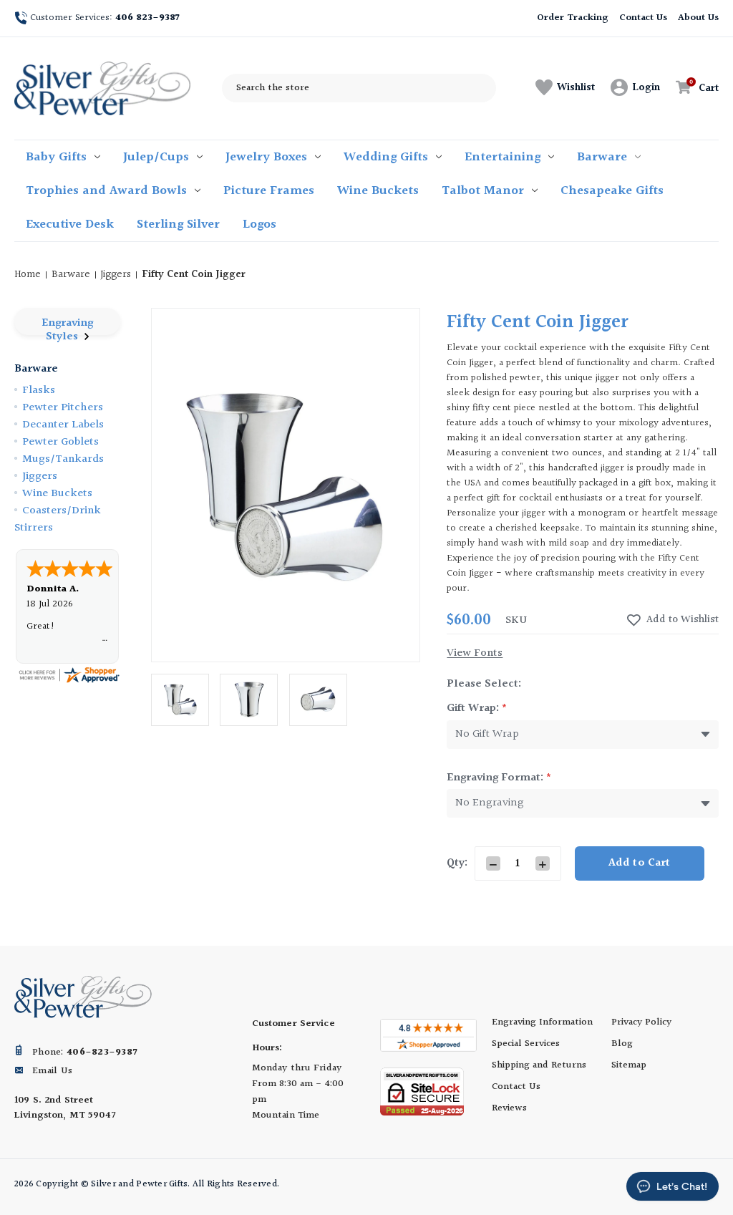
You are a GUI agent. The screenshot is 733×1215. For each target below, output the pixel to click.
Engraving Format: (499, 778)
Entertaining (502, 157)
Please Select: (484, 684)
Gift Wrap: (477, 708)
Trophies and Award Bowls (106, 190)
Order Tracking (572, 18)
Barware (602, 157)
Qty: (457, 863)
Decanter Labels (63, 425)
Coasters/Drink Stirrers (57, 519)
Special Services (526, 1044)
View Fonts (475, 653)
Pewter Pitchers (62, 408)
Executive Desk (70, 224)
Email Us (52, 1071)
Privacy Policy (641, 1022)
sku (516, 620)
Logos (259, 224)
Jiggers (39, 476)
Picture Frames (268, 190)
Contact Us (643, 18)
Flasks (38, 391)
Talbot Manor (483, 190)
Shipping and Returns (539, 1065)
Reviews (509, 1108)
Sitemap (628, 1065)
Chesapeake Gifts (612, 190)
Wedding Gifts (386, 157)
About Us (698, 18)
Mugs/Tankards (63, 459)
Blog (622, 1044)
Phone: (84, 1052)
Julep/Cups (156, 157)
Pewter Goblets (60, 442)
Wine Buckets (378, 190)
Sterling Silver (178, 224)
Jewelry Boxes (266, 157)
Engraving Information (542, 1022)
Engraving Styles (67, 324)
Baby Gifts (56, 157)
